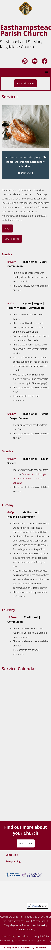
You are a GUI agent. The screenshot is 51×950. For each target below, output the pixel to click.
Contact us (12, 854)
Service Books (12, 238)
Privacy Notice (11, 947)
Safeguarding (13, 861)
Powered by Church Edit (34, 947)
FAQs (7, 228)
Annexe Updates (25, 83)
